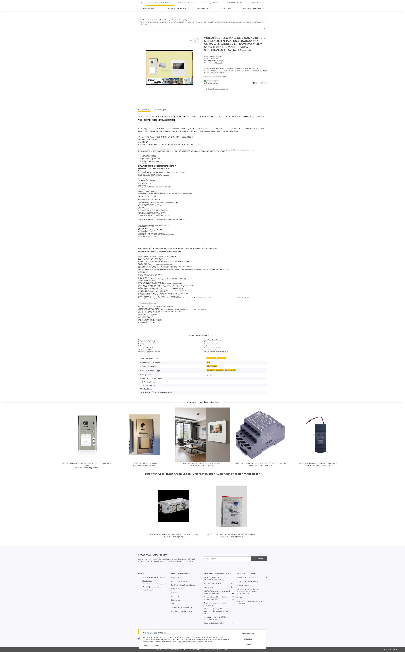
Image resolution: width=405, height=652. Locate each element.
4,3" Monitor (210, 370)
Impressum (146, 645)
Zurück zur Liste (145, 20)
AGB (172, 604)
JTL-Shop (394, 649)
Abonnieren (259, 559)
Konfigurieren (248, 639)
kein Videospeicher (230, 370)
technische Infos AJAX (244, 585)
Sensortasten (219, 370)
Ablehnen (248, 644)
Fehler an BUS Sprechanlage (218, 623)
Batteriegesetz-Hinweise (179, 581)
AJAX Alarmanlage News (218, 583)
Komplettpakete (217, 61)
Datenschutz (157, 645)
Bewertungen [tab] (160, 110)
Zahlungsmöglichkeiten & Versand (183, 607)
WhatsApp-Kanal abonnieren (181, 611)
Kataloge (240, 597)
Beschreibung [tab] (144, 110)
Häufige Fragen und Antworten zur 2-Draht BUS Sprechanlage (218, 592)
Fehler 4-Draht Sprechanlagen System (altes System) (250, 602)
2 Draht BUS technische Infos (247, 581)
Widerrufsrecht (176, 596)
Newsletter (175, 578)
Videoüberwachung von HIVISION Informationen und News (218, 618)
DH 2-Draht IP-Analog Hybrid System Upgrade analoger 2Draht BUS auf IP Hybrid (218, 611)
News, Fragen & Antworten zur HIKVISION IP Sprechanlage (218, 579)
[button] (252, 577)
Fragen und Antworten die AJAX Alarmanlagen (218, 604)
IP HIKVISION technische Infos (247, 578)
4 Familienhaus (221, 358)
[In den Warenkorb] (140, 35)
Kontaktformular (148, 590)
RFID (208, 362)
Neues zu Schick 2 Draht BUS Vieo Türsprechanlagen (218, 598)
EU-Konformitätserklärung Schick (218, 352)
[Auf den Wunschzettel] (196, 40)
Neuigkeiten (218, 587)
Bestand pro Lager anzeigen (218, 89)
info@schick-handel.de (154, 587)
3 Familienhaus (211, 358)
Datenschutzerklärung (175, 559)
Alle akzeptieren (248, 633)
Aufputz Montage (212, 366)
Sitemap (174, 592)
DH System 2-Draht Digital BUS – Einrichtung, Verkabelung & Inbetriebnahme (248, 591)
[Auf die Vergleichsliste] (191, 40)
